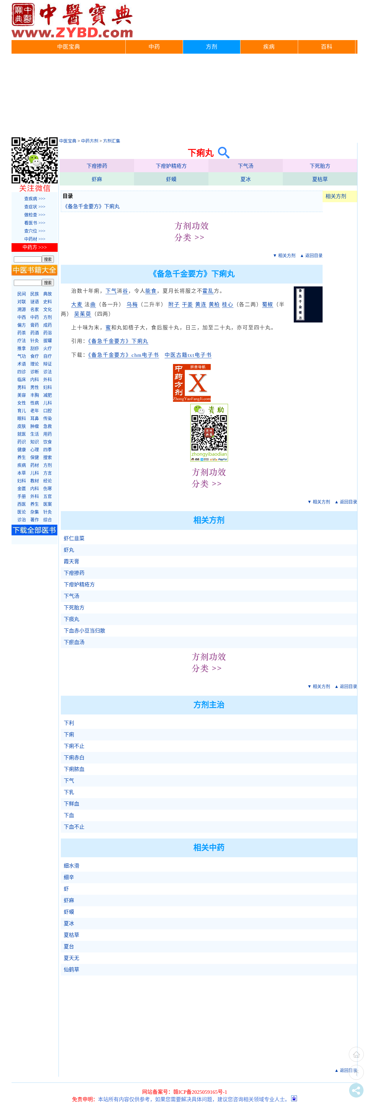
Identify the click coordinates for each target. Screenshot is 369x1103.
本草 (21, 473)
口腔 (47, 410)
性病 (34, 403)
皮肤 (21, 426)
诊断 (34, 371)
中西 (21, 317)
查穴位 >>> (34, 231)
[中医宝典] (72, 36)
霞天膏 (71, 561)
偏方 (21, 325)
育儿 (21, 410)
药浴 (47, 333)
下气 (111, 291)
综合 (47, 519)
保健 (34, 457)
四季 (47, 449)
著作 (34, 519)
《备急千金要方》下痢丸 (91, 206)
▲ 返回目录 (311, 255)
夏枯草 (320, 179)
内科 (34, 379)
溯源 (21, 309)
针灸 (34, 340)
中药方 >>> (34, 247)
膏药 (34, 325)
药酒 (34, 333)
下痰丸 (71, 619)
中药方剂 (89, 141)
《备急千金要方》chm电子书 (123, 355)
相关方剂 (335, 196)
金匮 (21, 488)
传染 (47, 418)
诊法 (47, 371)
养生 (21, 457)
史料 (47, 301)
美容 (21, 395)
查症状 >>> (34, 207)
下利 (69, 723)
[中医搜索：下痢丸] (221, 152)
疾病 (269, 47)
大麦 (77, 304)
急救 (47, 426)
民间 (21, 294)
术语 (21, 364)
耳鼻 (34, 418)
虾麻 (97, 179)
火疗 (47, 348)
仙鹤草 (71, 970)
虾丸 (69, 550)
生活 (34, 434)
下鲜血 (71, 804)
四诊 (21, 371)
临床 (21, 379)
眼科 (21, 418)
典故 (47, 294)
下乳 (69, 792)
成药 (47, 325)
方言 (47, 473)
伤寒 (47, 488)
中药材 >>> (34, 239)
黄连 (201, 304)
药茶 (21, 333)
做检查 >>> (34, 215)
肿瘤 (34, 426)
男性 (34, 387)
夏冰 (245, 179)
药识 (21, 442)
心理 (34, 449)
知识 (34, 442)
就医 (21, 434)
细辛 (69, 877)
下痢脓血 (74, 769)
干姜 (187, 304)
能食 (151, 291)
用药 (47, 434)
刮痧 (34, 348)
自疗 (47, 356)
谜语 (34, 301)
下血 (69, 815)
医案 (47, 504)
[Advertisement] (184, 97)
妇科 (47, 387)
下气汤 (245, 166)
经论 (47, 481)
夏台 (69, 947)
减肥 (47, 395)
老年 (34, 410)
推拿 (21, 348)
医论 (21, 512)
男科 (21, 387)
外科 (47, 379)
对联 (21, 301)
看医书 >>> (34, 223)
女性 (21, 403)
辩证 (47, 364)
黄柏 (214, 304)
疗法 (21, 340)
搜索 (47, 457)
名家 (34, 309)
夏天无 (71, 958)
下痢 (69, 735)
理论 (34, 364)
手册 (21, 496)
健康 (21, 449)
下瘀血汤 (74, 642)
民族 (34, 294)
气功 (21, 356)
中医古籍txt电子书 (188, 355)
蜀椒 (268, 304)
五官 (47, 496)
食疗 (34, 356)
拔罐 (47, 340)
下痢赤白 (74, 758)
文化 (47, 309)
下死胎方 (320, 166)
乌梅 (132, 304)
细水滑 (71, 866)
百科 (326, 47)
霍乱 (208, 291)
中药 (154, 47)
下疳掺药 (96, 166)
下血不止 (74, 827)
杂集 (34, 512)
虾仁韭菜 (74, 538)
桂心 (228, 304)
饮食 (47, 442)
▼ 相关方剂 (284, 255)
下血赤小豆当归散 (84, 631)
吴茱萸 (82, 314)
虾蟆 (171, 179)
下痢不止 (74, 746)
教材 (34, 481)
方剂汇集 (111, 141)
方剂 (211, 47)
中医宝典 (68, 47)
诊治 (21, 519)
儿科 (47, 403)
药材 (34, 465)
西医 (21, 504)
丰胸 (34, 395)
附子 (174, 304)
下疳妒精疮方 (171, 166)
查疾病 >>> (34, 198)
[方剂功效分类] (192, 245)
